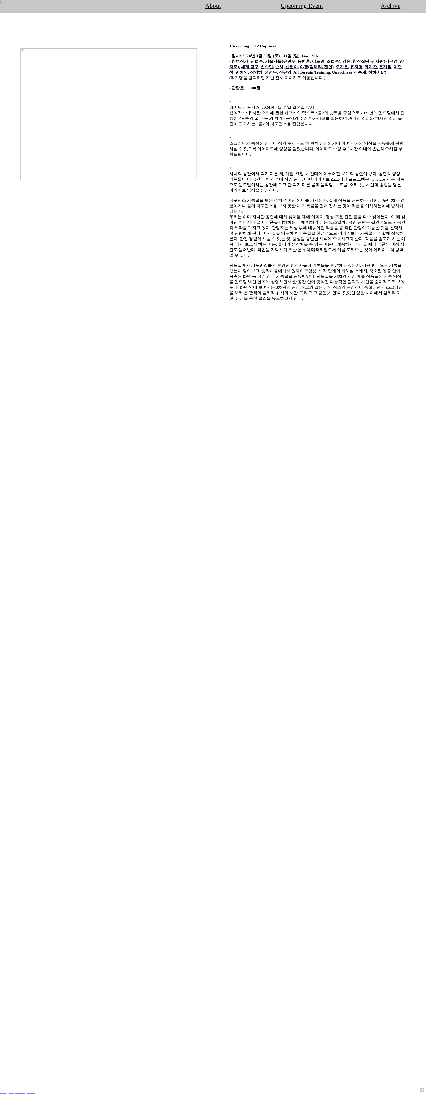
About (213, 5)
